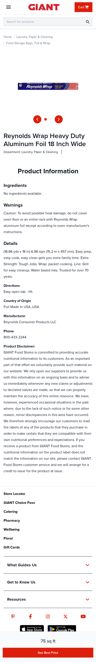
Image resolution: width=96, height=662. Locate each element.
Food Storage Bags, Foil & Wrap (28, 43)
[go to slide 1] (45, 119)
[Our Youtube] (83, 616)
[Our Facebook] (30, 616)
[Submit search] (87, 22)
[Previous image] (37, 119)
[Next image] (58, 119)
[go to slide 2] (50, 119)
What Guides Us (22, 565)
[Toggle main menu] (8, 7)
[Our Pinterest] (12, 616)
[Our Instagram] (47, 616)
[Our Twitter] (65, 616)
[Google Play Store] (62, 629)
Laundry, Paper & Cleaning (34, 37)
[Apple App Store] (32, 629)
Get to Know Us (21, 582)
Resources (16, 599)
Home (8, 37)
